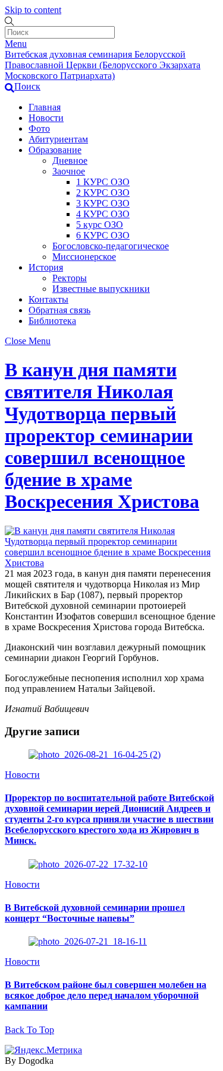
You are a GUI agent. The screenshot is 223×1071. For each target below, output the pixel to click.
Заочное (68, 171)
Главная (45, 107)
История (46, 267)
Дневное (69, 160)
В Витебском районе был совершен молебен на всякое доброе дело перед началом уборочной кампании (105, 995)
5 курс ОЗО (99, 225)
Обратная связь (59, 310)
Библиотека (52, 321)
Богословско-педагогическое (110, 246)
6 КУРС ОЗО (103, 235)
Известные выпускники (101, 289)
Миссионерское (84, 257)
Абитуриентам (58, 139)
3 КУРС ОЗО (103, 203)
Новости (46, 118)
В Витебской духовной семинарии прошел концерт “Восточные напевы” (95, 912)
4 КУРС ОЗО (103, 214)
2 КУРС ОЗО (103, 192)
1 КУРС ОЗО (103, 182)
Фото (39, 128)
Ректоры (69, 278)
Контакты (48, 299)
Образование (55, 150)
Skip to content (33, 10)
